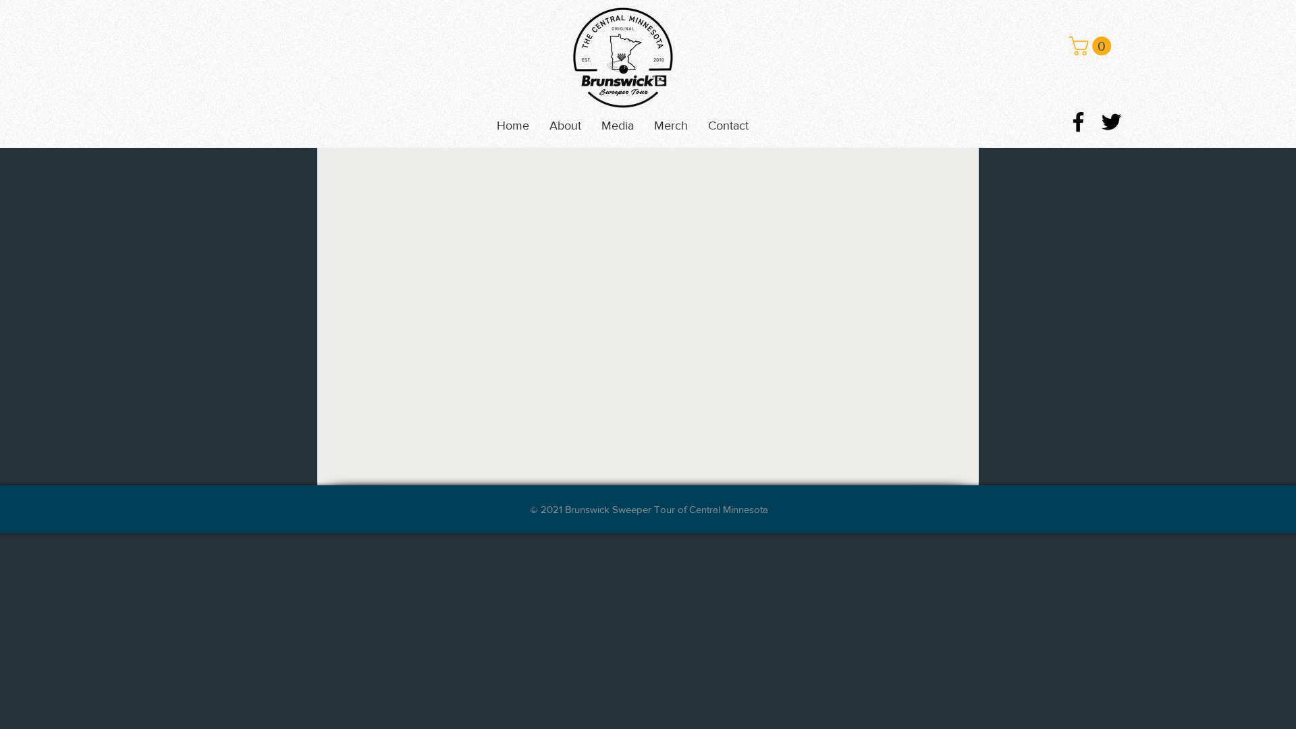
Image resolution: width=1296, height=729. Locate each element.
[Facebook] (1078, 122)
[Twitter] (1111, 122)
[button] (617, 125)
